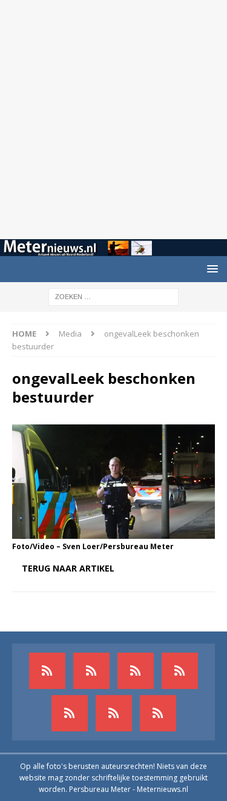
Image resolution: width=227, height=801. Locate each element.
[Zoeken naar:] (113, 296)
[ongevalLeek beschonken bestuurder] (113, 531)
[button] (210, 268)
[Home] (180, 671)
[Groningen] (135, 671)
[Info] (69, 713)
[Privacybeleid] (114, 713)
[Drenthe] (91, 671)
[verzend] (158, 713)
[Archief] (47, 671)
